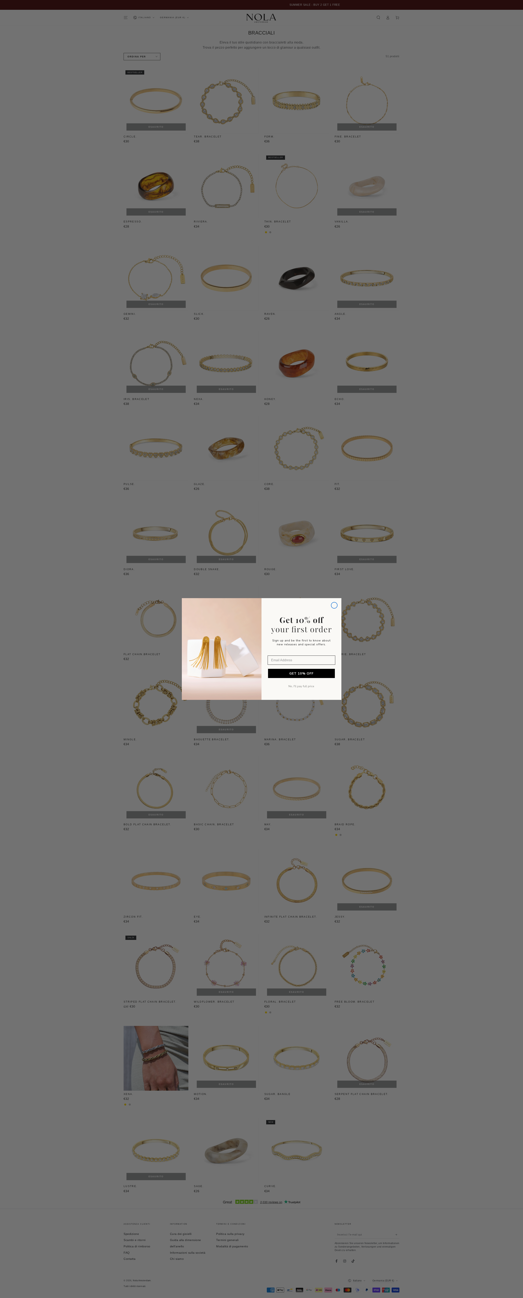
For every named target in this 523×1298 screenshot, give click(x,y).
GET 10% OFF (301, 673)
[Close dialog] (334, 605)
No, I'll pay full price (301, 686)
